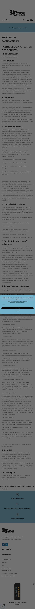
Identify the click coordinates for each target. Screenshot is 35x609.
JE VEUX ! (17, 308)
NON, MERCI (17, 310)
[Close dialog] (34, 295)
